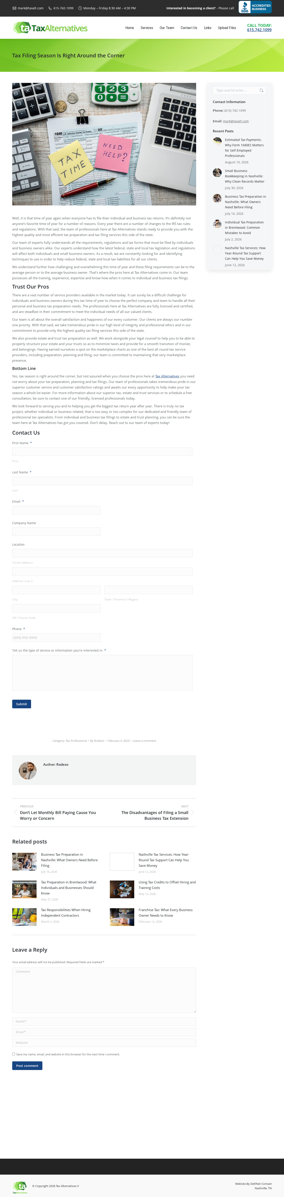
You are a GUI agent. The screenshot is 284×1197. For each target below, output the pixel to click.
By (97, 741)
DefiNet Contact (261, 1184)
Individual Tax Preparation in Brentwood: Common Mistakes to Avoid (244, 227)
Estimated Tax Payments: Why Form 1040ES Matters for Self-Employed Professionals (244, 148)
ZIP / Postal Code (24, 618)
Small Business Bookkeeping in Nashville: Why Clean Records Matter (244, 176)
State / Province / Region (121, 599)
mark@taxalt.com (30, 8)
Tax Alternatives (167, 376)
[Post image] (24, 862)
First (15, 461)
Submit (21, 704)
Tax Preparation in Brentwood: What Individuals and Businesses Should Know (68, 887)
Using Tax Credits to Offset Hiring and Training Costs (167, 885)
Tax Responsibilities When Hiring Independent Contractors (66, 913)
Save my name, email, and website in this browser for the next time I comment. (68, 1054)
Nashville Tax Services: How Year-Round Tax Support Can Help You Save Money (164, 860)
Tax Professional (76, 741)
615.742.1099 (259, 29)
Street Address (22, 562)
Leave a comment (144, 741)
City (15, 599)
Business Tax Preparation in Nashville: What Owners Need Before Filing (69, 860)
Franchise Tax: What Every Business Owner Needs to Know (166, 913)
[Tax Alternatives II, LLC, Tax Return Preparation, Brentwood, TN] (255, 8)
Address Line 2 (22, 581)
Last (15, 490)
